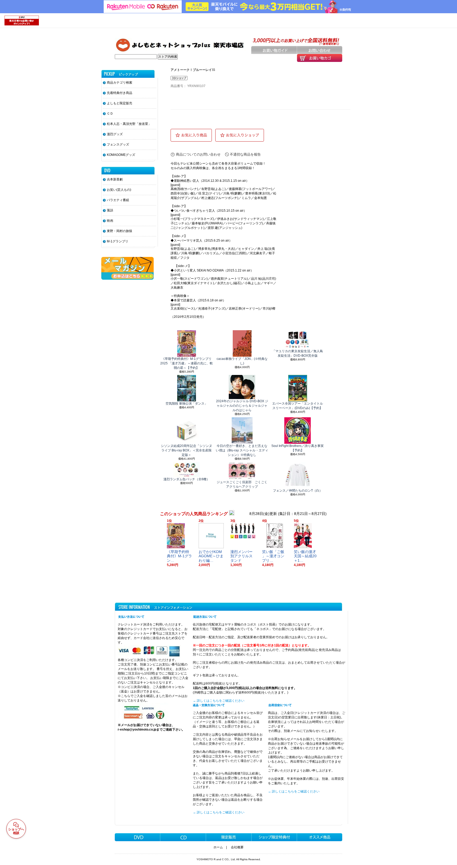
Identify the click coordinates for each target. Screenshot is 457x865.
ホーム (218, 847)
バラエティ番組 (118, 200)
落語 (110, 210)
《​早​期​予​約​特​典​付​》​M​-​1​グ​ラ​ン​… (179, 556)
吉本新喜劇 (115, 179)
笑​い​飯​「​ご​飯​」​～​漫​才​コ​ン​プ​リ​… (273, 556)
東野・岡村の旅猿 (119, 231)
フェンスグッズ (118, 144)
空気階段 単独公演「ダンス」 (187, 403)
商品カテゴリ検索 (119, 82)
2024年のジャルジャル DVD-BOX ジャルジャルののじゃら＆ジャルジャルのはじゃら (242, 405)
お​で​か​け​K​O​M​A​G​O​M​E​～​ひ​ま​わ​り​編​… (211, 556)
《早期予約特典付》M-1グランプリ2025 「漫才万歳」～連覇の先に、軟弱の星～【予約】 (186, 363)
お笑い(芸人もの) (119, 190)
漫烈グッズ (115, 134)
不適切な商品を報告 (245, 154)
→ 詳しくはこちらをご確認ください (218, 701)
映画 (110, 221)
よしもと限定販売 (119, 103)
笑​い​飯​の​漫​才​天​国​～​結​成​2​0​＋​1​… (305, 556)
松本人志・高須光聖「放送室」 (129, 124)
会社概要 (237, 847)
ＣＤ (110, 113)
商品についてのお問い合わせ (198, 154)
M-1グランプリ (117, 241)
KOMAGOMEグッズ (121, 155)
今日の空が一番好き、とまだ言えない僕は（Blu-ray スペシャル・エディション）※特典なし (242, 450)
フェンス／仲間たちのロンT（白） (297, 490)
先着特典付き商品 (119, 93)
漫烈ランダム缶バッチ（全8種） (186, 479)
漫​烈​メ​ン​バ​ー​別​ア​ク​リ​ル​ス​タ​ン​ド (241, 556)
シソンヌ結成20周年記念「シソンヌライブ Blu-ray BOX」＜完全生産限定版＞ (186, 450)
